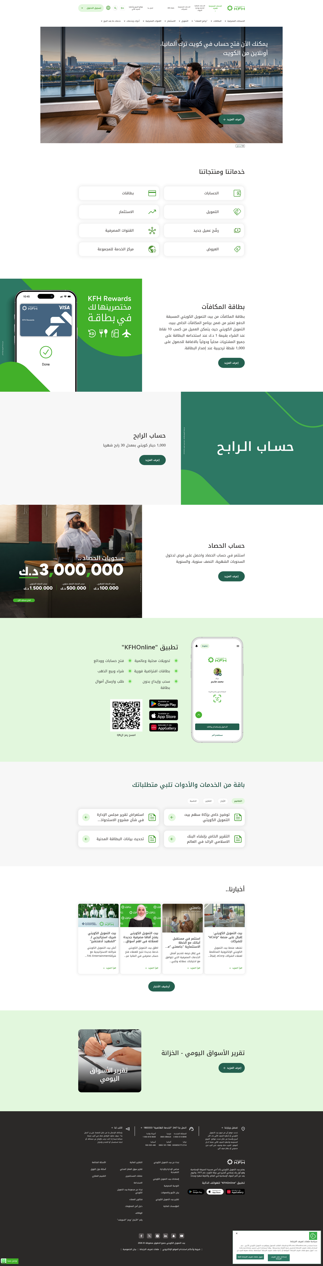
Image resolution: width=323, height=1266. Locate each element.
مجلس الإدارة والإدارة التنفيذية (169, 1170)
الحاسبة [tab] (193, 801)
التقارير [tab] (208, 801)
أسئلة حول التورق (98, 1169)
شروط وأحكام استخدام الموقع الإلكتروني (181, 1249)
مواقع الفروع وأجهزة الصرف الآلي (136, 8)
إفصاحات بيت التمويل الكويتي (166, 1179)
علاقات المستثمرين (134, 1176)
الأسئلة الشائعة (99, 1162)
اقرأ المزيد (237, 968)
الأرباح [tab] (222, 801)
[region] (277, 1247)
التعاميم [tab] (238, 801)
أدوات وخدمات (133, 21)
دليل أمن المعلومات (133, 1206)
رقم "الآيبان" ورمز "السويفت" (129, 1220)
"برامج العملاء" (200, 21)
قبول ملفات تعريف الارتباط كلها (250, 1256)
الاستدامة (138, 1183)
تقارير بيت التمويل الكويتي (167, 1199)
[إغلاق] (236, 1233)
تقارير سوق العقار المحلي (131, 1169)
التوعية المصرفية (171, 1186)
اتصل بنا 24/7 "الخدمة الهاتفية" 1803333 (165, 1127)
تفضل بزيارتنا (231, 1127)
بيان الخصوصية (129, 1249)
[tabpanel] (161, 828)
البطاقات (217, 21)
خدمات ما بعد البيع (112, 21)
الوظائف (138, 1213)
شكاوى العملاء (135, 1199)
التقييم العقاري (99, 1176)
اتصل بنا (150, 8)
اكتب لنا (118, 1127)
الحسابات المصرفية (236, 21)
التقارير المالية (136, 1162)
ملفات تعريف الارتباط (149, 1249)
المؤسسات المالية (171, 1206)
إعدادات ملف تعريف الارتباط (278, 1257)
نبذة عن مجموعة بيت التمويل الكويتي (129, 1191)
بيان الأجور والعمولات (170, 1193)
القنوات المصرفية (153, 21)
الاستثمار (171, 21)
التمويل (184, 21)
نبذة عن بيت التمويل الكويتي (166, 1162)
